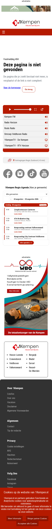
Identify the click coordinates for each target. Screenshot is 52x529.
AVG (9, 450)
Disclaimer (12, 406)
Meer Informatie (14, 518)
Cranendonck (15, 359)
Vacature (11, 402)
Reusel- (32, 367)
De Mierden (34, 371)
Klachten (11, 455)
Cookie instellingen (15, 446)
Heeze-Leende (16, 355)
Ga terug (28, 89)
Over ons (11, 398)
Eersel (32, 363)
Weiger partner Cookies (37, 518)
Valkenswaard (15, 367)
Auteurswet (12, 463)
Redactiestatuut (14, 459)
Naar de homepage (12, 87)
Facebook (11, 479)
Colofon (10, 394)
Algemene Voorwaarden (18, 410)
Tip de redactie (14, 430)
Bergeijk (32, 355)
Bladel (31, 359)
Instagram (11, 483)
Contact (10, 426)
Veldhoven (14, 363)
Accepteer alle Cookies (27, 523)
